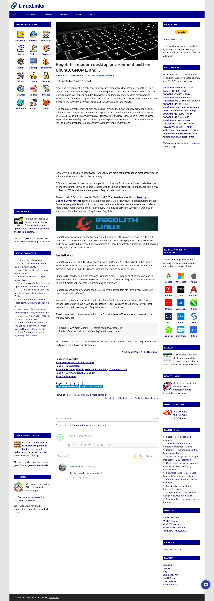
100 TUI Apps (180, 414)
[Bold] (69, 445)
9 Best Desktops (171, 517)
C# (29, 452)
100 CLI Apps (179, 418)
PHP (45, 452)
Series (78, 14)
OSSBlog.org (169, 581)
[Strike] (81, 445)
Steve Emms (77, 75)
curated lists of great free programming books (34, 445)
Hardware (48, 14)
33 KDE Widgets (171, 524)
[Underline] (77, 445)
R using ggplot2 (26, 231)
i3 (91, 387)
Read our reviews (188, 364)
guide (188, 389)
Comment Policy (79, 425)
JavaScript (36, 452)
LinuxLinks (54, 597)
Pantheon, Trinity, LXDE (175, 530)
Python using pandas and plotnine (31, 228)
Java (38, 449)
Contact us (168, 564)
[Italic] (73, 445)
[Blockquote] (94, 445)
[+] (109, 445)
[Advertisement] (107, 148)
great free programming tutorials (31, 465)
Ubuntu (98, 387)
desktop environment (67, 387)
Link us (166, 568)
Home (16, 14)
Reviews (64, 14)
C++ (24, 452)
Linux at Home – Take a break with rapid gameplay (82, 394)
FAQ (165, 571)
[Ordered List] (85, 445)
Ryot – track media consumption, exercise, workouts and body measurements (181, 466)
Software (30, 14)
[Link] (102, 445)
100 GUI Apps (180, 411)
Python (17, 452)
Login (155, 418)
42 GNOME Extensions (174, 527)
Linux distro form (26, 500)
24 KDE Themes (170, 521)
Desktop (91, 75)
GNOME (84, 387)
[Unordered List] (89, 445)
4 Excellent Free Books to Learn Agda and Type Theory (130, 398)
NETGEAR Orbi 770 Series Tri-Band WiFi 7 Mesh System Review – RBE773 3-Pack (31, 325)
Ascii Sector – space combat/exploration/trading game (32, 302)
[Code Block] (98, 445)
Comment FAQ (170, 574)
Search (91, 14)
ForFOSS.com (169, 578)
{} (106, 445)
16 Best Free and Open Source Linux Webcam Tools (32, 293)
